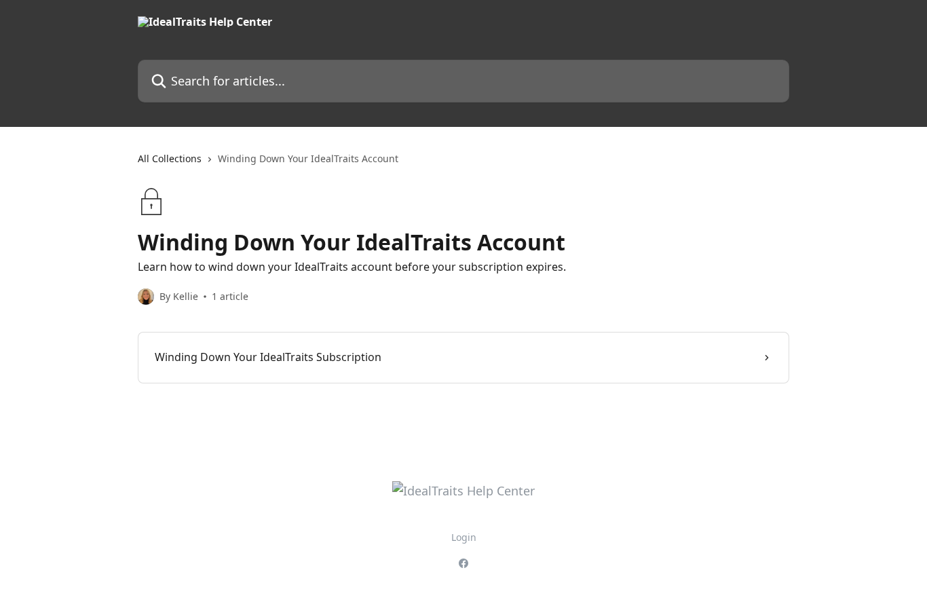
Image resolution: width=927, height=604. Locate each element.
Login (463, 537)
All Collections (170, 158)
